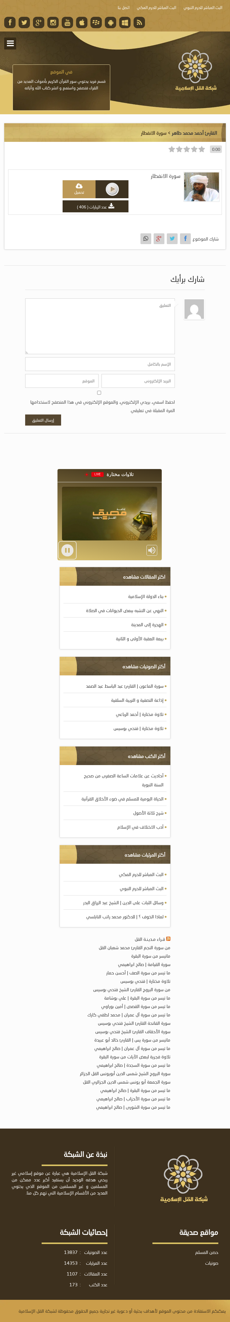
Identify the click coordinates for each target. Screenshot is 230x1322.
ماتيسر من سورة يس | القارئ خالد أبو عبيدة (132, 1039)
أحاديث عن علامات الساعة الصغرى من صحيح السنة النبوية (124, 780)
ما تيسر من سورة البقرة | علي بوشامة (137, 997)
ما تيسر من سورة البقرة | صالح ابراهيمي (135, 1090)
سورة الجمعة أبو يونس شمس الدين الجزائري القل (126, 1081)
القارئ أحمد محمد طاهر (194, 133)
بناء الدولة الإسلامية (146, 596)
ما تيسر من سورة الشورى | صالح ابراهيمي (133, 1107)
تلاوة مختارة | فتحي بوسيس (139, 728)
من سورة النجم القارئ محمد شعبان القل (134, 947)
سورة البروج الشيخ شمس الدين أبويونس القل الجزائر (125, 1073)
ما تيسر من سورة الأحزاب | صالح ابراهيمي (133, 1098)
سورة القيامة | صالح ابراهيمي (144, 964)
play (112, 189)
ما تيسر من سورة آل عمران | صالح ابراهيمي (132, 1048)
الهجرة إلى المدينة (147, 624)
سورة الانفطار (166, 176)
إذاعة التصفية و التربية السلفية (137, 700)
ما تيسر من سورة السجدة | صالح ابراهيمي (133, 1065)
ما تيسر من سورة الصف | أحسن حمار (138, 972)
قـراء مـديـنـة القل (150, 939)
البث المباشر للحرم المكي (141, 874)
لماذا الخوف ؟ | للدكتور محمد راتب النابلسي (125, 916)
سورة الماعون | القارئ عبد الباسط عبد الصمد (125, 686)
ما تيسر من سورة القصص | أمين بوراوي (135, 1006)
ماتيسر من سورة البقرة (150, 956)
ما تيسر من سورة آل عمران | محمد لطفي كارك (128, 1014)
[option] (61, 79)
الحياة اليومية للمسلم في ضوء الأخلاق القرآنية (122, 798)
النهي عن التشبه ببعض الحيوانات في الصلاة (125, 610)
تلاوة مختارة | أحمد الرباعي (140, 714)
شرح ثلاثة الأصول (148, 812)
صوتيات (211, 1263)
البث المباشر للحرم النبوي (142, 888)
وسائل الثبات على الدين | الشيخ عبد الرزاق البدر (123, 902)
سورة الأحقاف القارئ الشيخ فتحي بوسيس (132, 1031)
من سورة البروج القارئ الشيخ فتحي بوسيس (131, 989)
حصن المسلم (206, 1252)
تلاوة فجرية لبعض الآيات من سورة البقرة (134, 1056)
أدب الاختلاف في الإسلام (140, 827)
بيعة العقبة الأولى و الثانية (140, 638)
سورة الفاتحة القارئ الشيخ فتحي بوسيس (134, 1023)
